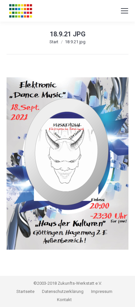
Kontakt (64, 299)
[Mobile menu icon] (124, 11)
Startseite (25, 291)
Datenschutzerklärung (63, 291)
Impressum (101, 291)
